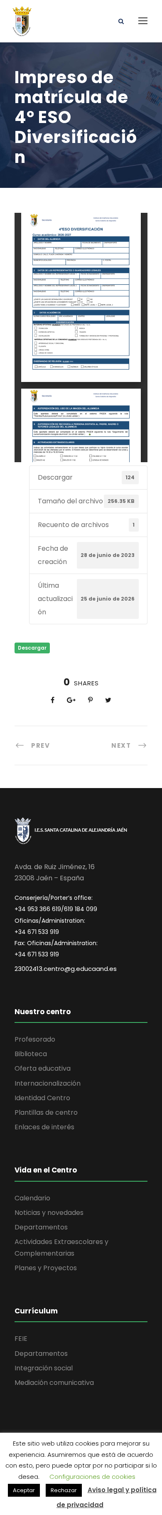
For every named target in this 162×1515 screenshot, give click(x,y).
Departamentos (41, 1227)
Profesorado (35, 1039)
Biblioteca (31, 1054)
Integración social (44, 1368)
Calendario (32, 1198)
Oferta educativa (43, 1068)
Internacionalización (48, 1083)
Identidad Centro (42, 1098)
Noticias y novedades (49, 1212)
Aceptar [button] (24, 1490)
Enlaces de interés (44, 1127)
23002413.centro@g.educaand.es (66, 968)
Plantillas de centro (46, 1112)
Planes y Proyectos (46, 1268)
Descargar (32, 647)
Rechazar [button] (64, 1490)
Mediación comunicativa (54, 1382)
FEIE (21, 1338)
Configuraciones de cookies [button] (92, 1476)
